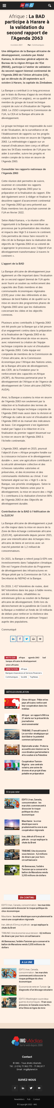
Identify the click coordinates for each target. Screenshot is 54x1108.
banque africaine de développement (21, 661)
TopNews (34, 677)
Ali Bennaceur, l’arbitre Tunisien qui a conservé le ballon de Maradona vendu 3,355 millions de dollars (26, 944)
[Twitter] (31, 1088)
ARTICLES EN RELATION (17, 692)
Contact (36, 1099)
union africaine (12, 665)
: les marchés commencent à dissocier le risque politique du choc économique (26, 908)
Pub (28, 1099)
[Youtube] (39, 1088)
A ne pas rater (13, 792)
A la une (27, 962)
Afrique (24, 669)
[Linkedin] (23, 1088)
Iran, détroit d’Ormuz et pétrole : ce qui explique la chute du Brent (34, 839)
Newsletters (19, 1099)
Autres (7, 738)
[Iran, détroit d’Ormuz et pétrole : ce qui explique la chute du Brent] (12, 840)
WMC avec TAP (10, 707)
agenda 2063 (33, 657)
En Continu (27, 897)
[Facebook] (15, 1088)
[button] (50, 6)
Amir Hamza (9, 844)
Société (24, 677)
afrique (22, 657)
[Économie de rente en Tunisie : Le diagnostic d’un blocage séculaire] (9, 990)
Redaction (9, 807)
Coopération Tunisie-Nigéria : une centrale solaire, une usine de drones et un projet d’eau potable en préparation (34, 767)
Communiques (38, 45)
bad (44, 657)
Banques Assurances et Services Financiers (24, 673)
